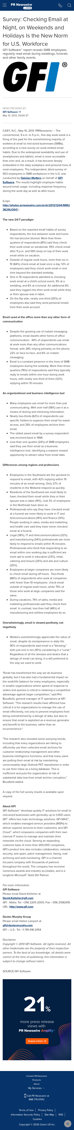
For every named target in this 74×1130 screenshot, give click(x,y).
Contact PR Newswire (36, 1076)
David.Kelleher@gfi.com (18, 898)
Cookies (37, 1119)
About (37, 1084)
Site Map (49, 1115)
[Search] (69, 5)
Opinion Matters (31, 178)
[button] (37, 77)
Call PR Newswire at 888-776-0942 (37, 1097)
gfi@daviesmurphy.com (18, 925)
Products (36, 1080)
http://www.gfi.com (21, 907)
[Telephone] (60, 5)
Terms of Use (26, 1110)
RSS (61, 1115)
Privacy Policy (45, 1110)
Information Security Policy (25, 1115)
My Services (35, 1088)
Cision (43, 1124)
